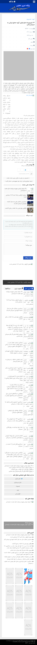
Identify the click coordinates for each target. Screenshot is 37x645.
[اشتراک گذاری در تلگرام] (25, 170)
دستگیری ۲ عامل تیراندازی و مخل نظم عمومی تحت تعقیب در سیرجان (13, 370)
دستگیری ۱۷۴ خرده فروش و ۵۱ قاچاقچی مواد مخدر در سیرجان (14, 420)
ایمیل (32, 42)
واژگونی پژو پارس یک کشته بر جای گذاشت (15, 208)
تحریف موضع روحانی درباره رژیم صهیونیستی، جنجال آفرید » (18, 181)
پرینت (31, 45)
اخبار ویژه (29, 19)
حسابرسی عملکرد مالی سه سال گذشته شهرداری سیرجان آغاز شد (16, 203)
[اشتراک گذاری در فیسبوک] (31, 170)
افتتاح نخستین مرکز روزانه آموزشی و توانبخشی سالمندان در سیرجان (13, 437)
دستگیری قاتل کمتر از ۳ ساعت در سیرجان (14, 445)
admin (26, 28)
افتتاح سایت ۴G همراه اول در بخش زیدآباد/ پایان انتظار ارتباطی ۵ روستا (13, 378)
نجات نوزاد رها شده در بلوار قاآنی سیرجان (14, 428)
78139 (26, 643)
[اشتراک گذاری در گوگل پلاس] (22, 170)
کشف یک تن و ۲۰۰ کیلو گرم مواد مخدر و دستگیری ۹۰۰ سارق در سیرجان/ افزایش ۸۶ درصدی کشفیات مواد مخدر (14, 328)
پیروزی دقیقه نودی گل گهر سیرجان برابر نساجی (13, 335)
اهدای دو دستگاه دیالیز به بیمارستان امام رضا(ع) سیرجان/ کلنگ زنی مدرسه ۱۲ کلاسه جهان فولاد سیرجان (14, 387)
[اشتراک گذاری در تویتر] (28, 170)
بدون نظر (30, 39)
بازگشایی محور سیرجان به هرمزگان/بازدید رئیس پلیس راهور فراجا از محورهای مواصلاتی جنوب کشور (13, 454)
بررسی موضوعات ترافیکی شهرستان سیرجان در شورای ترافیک (13, 352)
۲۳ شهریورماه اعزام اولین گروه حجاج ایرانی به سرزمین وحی (21, 24)
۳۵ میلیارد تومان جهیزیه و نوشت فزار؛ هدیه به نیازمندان (15, 189)
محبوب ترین (18, 289)
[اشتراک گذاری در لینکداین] (18, 170)
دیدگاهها (8, 289)
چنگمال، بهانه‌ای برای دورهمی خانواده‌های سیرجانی (15, 411)
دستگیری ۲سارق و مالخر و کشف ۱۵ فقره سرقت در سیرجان (13, 403)
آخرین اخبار (28, 289)
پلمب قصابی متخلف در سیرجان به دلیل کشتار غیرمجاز (14, 360)
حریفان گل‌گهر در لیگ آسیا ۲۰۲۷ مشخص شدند (16, 196)
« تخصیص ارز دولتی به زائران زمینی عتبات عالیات (18, 178)
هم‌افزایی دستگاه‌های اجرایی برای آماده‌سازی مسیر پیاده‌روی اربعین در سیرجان (13, 395)
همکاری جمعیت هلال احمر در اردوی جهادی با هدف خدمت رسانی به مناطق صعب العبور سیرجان (13, 344)
